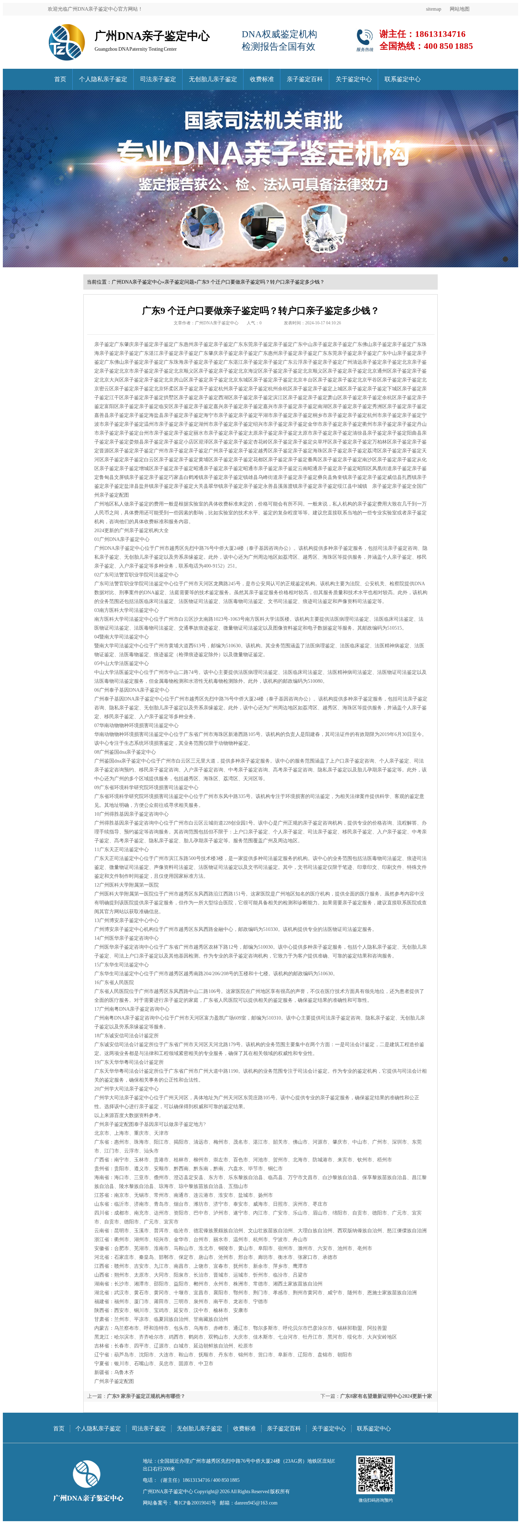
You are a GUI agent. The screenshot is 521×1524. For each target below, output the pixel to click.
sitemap (433, 9)
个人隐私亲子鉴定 (103, 79)
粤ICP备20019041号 (194, 1503)
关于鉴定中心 (354, 79)
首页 (60, 79)
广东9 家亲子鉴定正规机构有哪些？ (146, 1396)
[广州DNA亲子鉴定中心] (67, 26)
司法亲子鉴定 (158, 79)
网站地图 (460, 9)
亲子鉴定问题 (179, 282)
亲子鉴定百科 (305, 79)
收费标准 (262, 79)
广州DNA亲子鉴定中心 (137, 282)
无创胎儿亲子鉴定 (213, 79)
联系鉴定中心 (403, 79)
